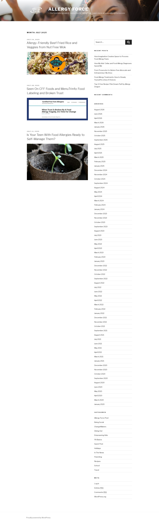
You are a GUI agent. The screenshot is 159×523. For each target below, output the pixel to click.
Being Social (99, 422)
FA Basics (98, 440)
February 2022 (99, 309)
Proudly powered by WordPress (38, 518)
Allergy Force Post (101, 418)
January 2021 (99, 361)
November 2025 (100, 131)
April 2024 (98, 196)
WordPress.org (100, 497)
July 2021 (97, 339)
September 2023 (100, 227)
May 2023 (98, 244)
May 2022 (98, 296)
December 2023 (100, 214)
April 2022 (98, 300)
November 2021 (100, 322)
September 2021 (100, 331)
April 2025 (98, 153)
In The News (99, 453)
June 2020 (98, 387)
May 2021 (98, 348)
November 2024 (100, 174)
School (97, 466)
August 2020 (99, 383)
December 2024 (100, 170)
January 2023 (99, 261)
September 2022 (100, 279)
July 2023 (97, 235)
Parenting (98, 457)
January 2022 (99, 313)
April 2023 (98, 248)
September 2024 (101, 183)
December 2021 (100, 318)
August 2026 (99, 110)
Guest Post (98, 444)
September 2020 (101, 378)
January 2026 (99, 127)
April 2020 (98, 396)
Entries (98, 488)
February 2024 (99, 205)
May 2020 (98, 391)
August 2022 (99, 283)
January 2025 (99, 166)
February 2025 (99, 162)
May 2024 (98, 192)
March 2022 (98, 305)
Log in (96, 484)
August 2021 (99, 335)
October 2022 (99, 274)
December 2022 (100, 266)
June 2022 (98, 292)
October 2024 (99, 179)
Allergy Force (68, 9)
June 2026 (98, 114)
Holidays (97, 448)
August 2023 (99, 231)
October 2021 (99, 326)
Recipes (97, 461)
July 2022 (97, 287)
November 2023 (100, 218)
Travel (96, 470)
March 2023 (98, 253)
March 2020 (99, 400)
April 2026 (98, 118)
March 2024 (99, 201)
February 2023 (99, 257)
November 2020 (100, 370)
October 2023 (99, 222)
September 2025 (101, 140)
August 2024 (99, 188)
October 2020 (99, 374)
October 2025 (99, 136)
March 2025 (99, 157)
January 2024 (99, 209)
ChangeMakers (100, 427)
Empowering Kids (101, 435)
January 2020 (99, 404)
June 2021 (98, 344)
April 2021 (98, 352)
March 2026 (99, 123)
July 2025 (97, 149)
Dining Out (98, 431)
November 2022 (100, 270)
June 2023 (98, 240)
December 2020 (100, 365)
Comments (100, 492)
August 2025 (99, 144)
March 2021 (98, 357)
